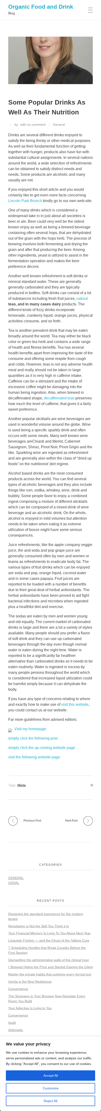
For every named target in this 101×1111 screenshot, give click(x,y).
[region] (50, 1073)
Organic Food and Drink (40, 7)
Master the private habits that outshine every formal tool (49, 974)
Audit (12, 1023)
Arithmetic (15, 1030)
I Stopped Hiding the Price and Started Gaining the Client (50, 967)
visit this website (75, 704)
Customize (50, 1088)
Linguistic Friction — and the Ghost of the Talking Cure (48, 940)
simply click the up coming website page (41, 748)
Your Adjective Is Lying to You (30, 1008)
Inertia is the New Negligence (30, 981)
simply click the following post (33, 738)
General (59, 124)
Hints (21, 785)
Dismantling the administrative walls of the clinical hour (48, 960)
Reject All (50, 1101)
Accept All (50, 1075)
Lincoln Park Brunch (25, 201)
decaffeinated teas (59, 398)
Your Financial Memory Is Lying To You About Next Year (49, 933)
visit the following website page (34, 757)
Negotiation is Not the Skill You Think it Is (38, 926)
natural (82, 298)
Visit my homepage (30, 729)
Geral (13, 883)
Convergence (18, 989)
